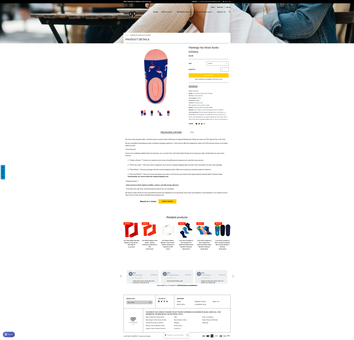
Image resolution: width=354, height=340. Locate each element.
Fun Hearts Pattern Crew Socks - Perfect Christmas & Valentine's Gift (149, 243)
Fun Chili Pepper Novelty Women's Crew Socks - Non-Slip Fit (131, 242)
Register (220, 7)
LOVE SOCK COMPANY (131, 336)
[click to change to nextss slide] (233, 276)
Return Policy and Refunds (210, 320)
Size (190, 63)
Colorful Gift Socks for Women (154, 322)
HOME (155, 12)
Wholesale (205, 322)
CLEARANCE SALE (204, 12)
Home (127, 35)
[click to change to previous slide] (121, 276)
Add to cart (208, 75)
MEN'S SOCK (166, 12)
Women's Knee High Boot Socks (155, 325)
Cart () (228, 7)
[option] (155, 76)
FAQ (191, 132)
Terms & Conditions (208, 317)
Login (212, 7)
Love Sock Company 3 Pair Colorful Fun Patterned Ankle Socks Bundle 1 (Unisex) (186, 243)
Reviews (3, 172)
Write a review (167, 201)
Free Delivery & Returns (171, 132)
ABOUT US (221, 12)
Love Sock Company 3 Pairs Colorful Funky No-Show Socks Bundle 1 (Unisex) (222, 243)
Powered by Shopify (144, 336)
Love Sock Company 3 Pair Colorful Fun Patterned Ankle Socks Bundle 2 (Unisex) (204, 243)
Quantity (192, 69)
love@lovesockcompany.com (210, 1)
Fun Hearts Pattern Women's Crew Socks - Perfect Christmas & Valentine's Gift (168, 243)
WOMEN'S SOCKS (184, 12)
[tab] (171, 132)
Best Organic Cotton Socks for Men (156, 320)
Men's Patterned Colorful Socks (155, 317)
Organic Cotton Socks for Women (155, 328)
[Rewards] (9, 334)
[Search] (229, 12)
